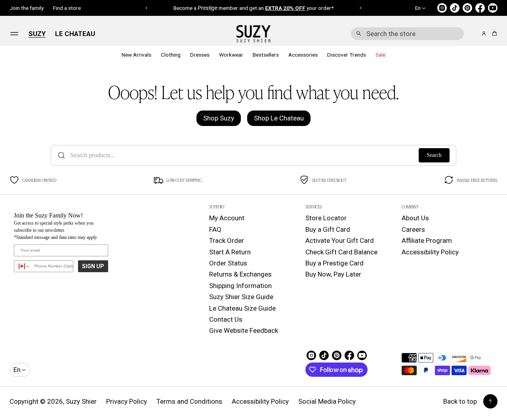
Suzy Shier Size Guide (241, 297)
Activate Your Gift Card (339, 240)
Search (434, 155)
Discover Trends (346, 55)
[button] (407, 33)
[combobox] (407, 33)
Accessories (303, 55)
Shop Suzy (218, 118)
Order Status (228, 263)
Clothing (171, 55)
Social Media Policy (327, 401)
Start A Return (230, 252)
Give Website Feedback (243, 330)
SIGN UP (93, 266)
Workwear (231, 55)
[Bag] (493, 33)
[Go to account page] (483, 33)
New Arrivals (136, 55)
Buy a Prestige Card (334, 263)
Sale (380, 55)
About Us (415, 218)
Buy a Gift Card (327, 229)
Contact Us (225, 319)
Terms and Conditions (189, 401)
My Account (226, 218)
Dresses (200, 55)
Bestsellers (266, 55)
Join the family (27, 8)
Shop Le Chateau (279, 118)
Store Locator (326, 218)
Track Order (226, 240)
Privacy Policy (126, 401)
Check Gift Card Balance (341, 252)
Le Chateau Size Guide (242, 308)
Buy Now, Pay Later (333, 274)
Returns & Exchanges (240, 274)
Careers (413, 229)
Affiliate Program (427, 240)
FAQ (215, 229)
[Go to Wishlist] (473, 34)
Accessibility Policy (430, 252)
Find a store (67, 8)
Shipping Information (240, 286)
